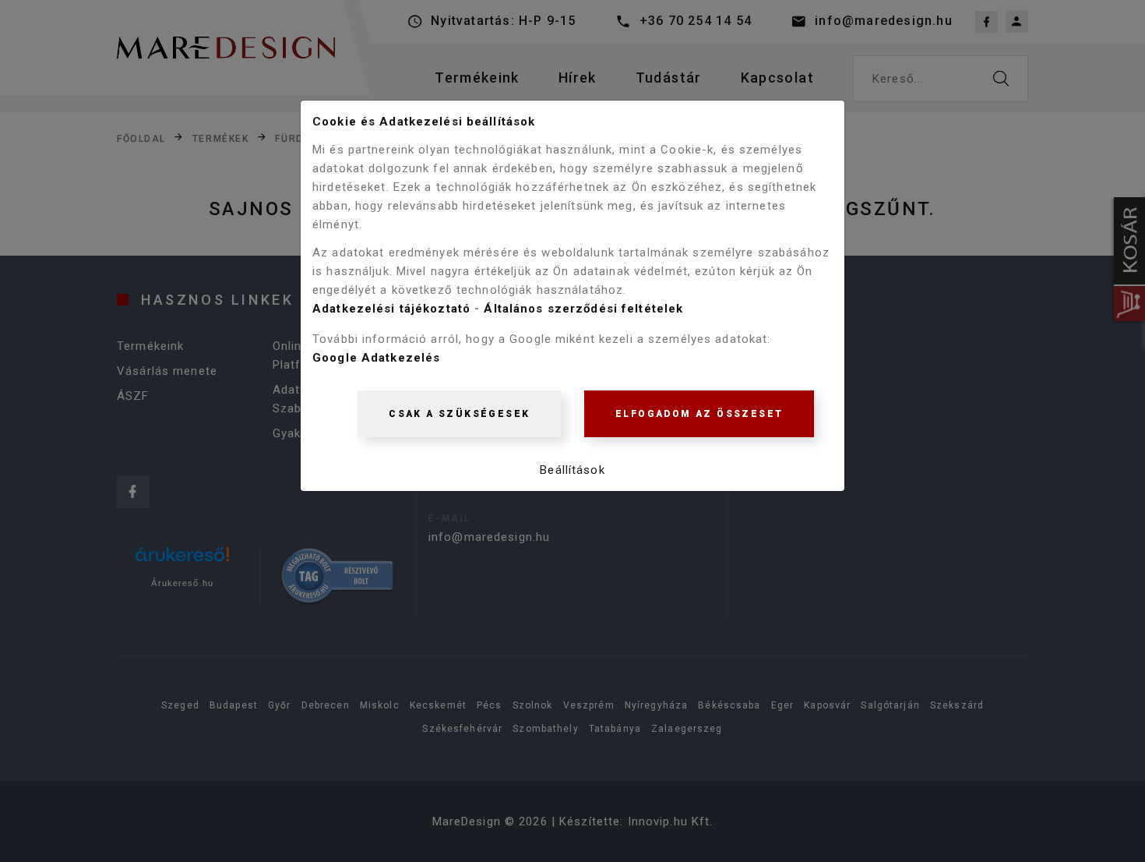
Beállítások (572, 470)
